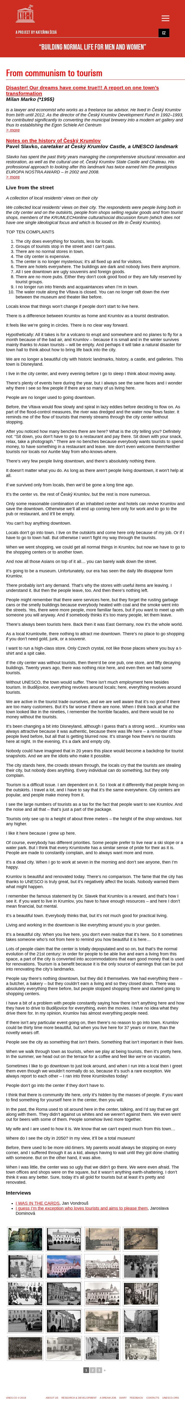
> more (13, 130)
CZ (164, 33)
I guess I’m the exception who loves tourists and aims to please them (82, 1208)
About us (52, 1397)
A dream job (108, 1397)
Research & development (79, 1397)
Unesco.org (170, 1397)
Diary (123, 1397)
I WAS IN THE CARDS (37, 1203)
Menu (166, 18)
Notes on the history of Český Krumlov (53, 140)
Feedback (136, 1397)
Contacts (152, 1397)
